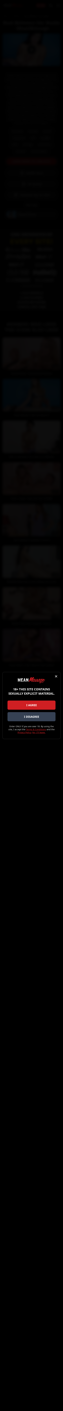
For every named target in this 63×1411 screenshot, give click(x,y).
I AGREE (31, 705)
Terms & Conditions (36, 729)
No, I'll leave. (38, 732)
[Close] (56, 676)
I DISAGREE (31, 717)
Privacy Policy (24, 732)
